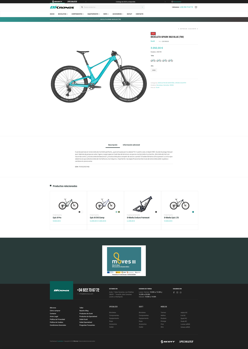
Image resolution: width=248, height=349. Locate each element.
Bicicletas (160, 85)
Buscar (142, 7)
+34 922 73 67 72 (88, 290)
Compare (58, 227)
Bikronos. (76, 341)
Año (152, 66)
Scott (153, 41)
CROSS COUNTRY (94, 19)
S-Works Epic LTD (171, 217)
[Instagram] (177, 292)
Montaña (166, 85)
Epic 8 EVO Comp (97, 217)
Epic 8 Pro (57, 217)
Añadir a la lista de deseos (55, 227)
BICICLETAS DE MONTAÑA (79, 19)
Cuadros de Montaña (133, 215)
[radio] (153, 60)
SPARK (172, 85)
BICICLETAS (66, 19)
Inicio (51, 19)
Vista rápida (61, 227)
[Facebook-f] (174, 292)
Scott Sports (58, 19)
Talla (152, 55)
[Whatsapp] (181, 292)
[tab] (113, 146)
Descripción (112, 145)
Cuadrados (60, 341)
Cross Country (57, 215)
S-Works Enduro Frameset (138, 217)
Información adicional (131, 145)
